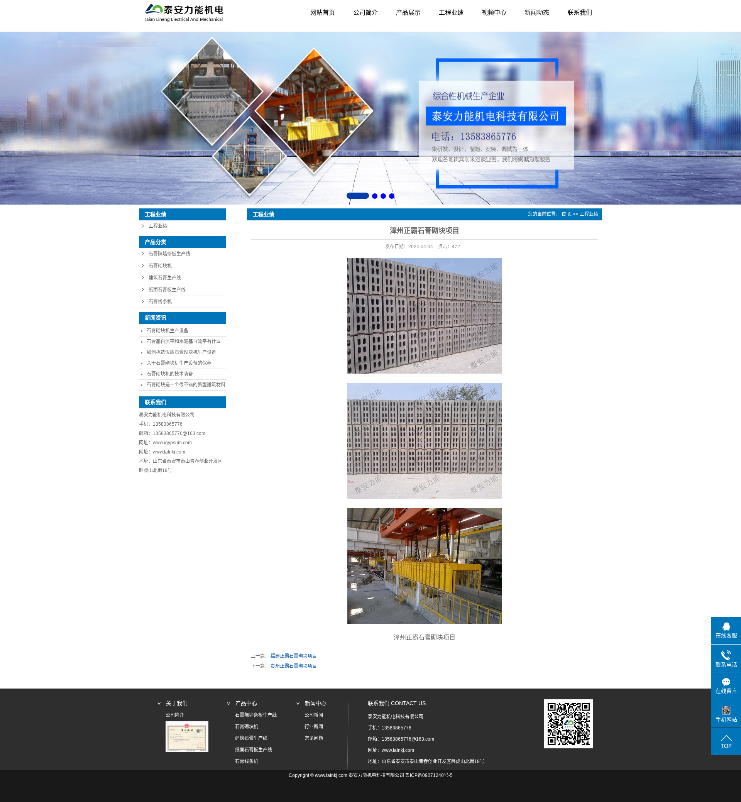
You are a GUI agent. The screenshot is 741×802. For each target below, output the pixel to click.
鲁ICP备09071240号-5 (429, 775)
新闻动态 (536, 12)
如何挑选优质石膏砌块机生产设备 (181, 352)
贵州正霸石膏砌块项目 (294, 666)
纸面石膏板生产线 (167, 290)
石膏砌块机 (160, 266)
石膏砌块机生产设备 (167, 330)
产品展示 (408, 12)
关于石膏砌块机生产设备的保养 (179, 363)
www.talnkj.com (169, 452)
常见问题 (314, 738)
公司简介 (365, 12)
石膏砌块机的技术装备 (170, 374)
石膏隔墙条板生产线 (169, 254)
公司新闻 (314, 715)
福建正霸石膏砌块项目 (294, 656)
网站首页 (322, 12)
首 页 (567, 214)
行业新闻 (314, 726)
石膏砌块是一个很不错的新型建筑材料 (186, 384)
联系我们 (579, 12)
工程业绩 (451, 12)
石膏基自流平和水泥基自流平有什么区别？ (191, 341)
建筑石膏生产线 (165, 278)
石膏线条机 (160, 302)
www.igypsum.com (172, 442)
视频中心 (494, 12)
